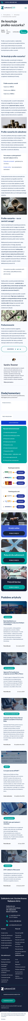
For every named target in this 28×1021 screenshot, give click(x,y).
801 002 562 (13, 2)
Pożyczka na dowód (9, 161)
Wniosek (20, 472)
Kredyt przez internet (10, 441)
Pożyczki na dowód (9, 438)
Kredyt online (7, 167)
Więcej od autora (8, 382)
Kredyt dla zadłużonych (10, 432)
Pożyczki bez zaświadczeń (12, 460)
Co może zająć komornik (10, 457)
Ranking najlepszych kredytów (12, 994)
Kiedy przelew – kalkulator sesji (12, 454)
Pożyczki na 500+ (8, 451)
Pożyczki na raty (8, 445)
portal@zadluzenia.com (15, 925)
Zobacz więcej (14, 533)
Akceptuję (3, 1019)
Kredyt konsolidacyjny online (12, 435)
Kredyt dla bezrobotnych (11, 448)
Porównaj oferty (8, 1000)
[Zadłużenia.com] (8, 7)
